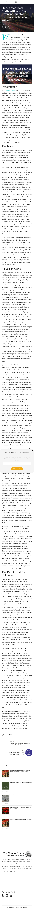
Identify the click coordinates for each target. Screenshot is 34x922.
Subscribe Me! (17, 469)
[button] (17, 454)
